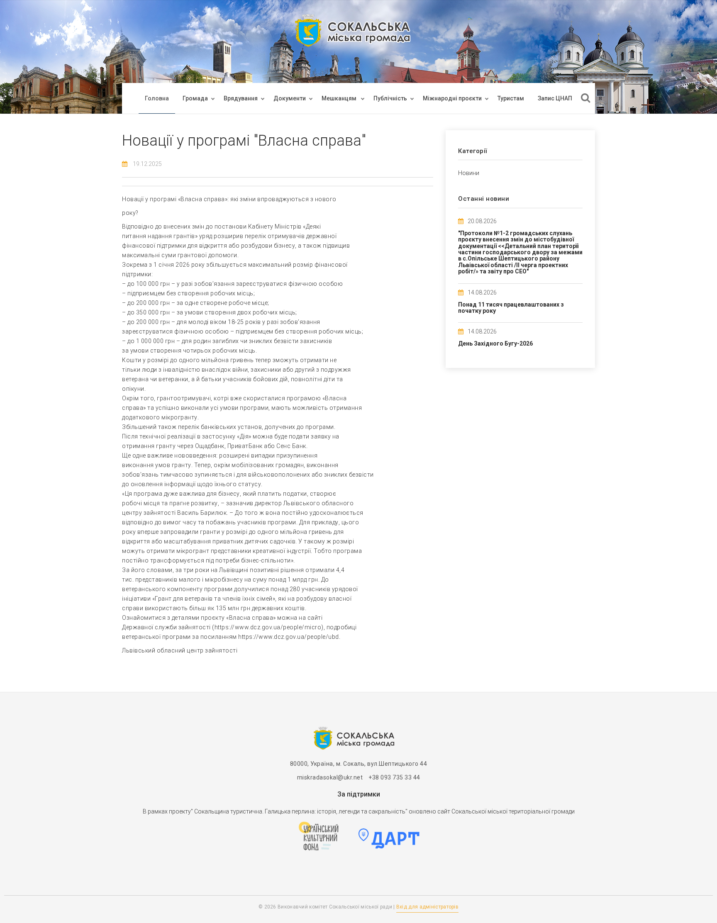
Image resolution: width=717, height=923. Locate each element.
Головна (157, 98)
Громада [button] (195, 98)
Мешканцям (340, 98)
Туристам (511, 98)
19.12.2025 (147, 164)
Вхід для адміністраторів (427, 907)
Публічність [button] (390, 98)
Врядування (241, 98)
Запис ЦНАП (555, 98)
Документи (289, 98)
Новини (468, 173)
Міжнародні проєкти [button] (452, 98)
